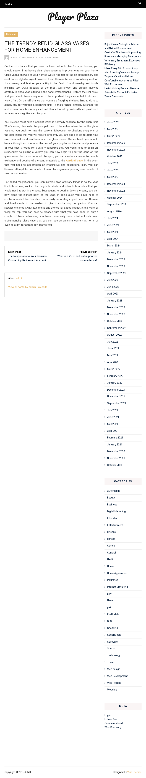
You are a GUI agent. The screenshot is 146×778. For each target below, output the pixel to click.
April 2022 (113, 362)
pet (109, 607)
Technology (113, 655)
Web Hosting (114, 683)
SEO (109, 621)
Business (112, 505)
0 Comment (54, 57)
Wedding (112, 690)
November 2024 (116, 191)
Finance (111, 532)
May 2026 (112, 129)
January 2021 (114, 445)
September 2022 (116, 328)
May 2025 (112, 177)
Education (112, 518)
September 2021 (116, 403)
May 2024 (112, 232)
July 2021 (112, 410)
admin (13, 57)
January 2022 (114, 383)
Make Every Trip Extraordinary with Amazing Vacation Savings (122, 70)
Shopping (11, 34)
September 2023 (116, 273)
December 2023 (116, 259)
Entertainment (115, 525)
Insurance (112, 580)
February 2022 (115, 376)
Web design (113, 669)
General (111, 553)
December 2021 (116, 390)
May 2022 (112, 355)
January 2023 (114, 301)
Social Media (114, 635)
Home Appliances (117, 573)
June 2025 (113, 170)
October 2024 (114, 198)
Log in (108, 715)
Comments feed (114, 723)
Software (112, 642)
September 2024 (116, 204)
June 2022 (113, 348)
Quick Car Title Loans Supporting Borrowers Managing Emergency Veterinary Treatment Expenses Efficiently (123, 58)
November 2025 (116, 150)
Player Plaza (73, 16)
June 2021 (113, 417)
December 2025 (116, 143)
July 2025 (112, 163)
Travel (110, 662)
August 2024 (114, 211)
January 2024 (114, 253)
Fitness (111, 539)
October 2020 (114, 465)
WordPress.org (113, 727)
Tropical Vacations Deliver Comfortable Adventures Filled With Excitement (122, 80)
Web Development (117, 676)
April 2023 (113, 294)
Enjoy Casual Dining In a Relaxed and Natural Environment (122, 46)
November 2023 (116, 266)
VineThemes (134, 772)
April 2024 (113, 239)
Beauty (111, 498)
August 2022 (114, 335)
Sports (111, 648)
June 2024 (113, 225)
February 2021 (115, 438)
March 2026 (113, 136)
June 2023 (113, 287)
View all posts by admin (22, 287)
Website (42, 287)
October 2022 (114, 321)
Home (110, 566)
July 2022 (112, 342)
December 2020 (116, 451)
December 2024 (116, 184)
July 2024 (112, 218)
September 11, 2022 (32, 57)
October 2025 (114, 156)
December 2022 (116, 307)
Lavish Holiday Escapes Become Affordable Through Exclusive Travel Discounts (122, 92)
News (110, 600)
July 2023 (112, 280)
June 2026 (113, 122)
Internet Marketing (117, 587)
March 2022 (113, 369)
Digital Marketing (116, 511)
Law (109, 594)
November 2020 (116, 458)
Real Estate (113, 614)
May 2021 (112, 424)
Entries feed (111, 719)
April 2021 (113, 431)
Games (111, 546)
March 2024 (113, 246)
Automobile (113, 491)
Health (8, 4)
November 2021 (116, 396)
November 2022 (116, 314)
